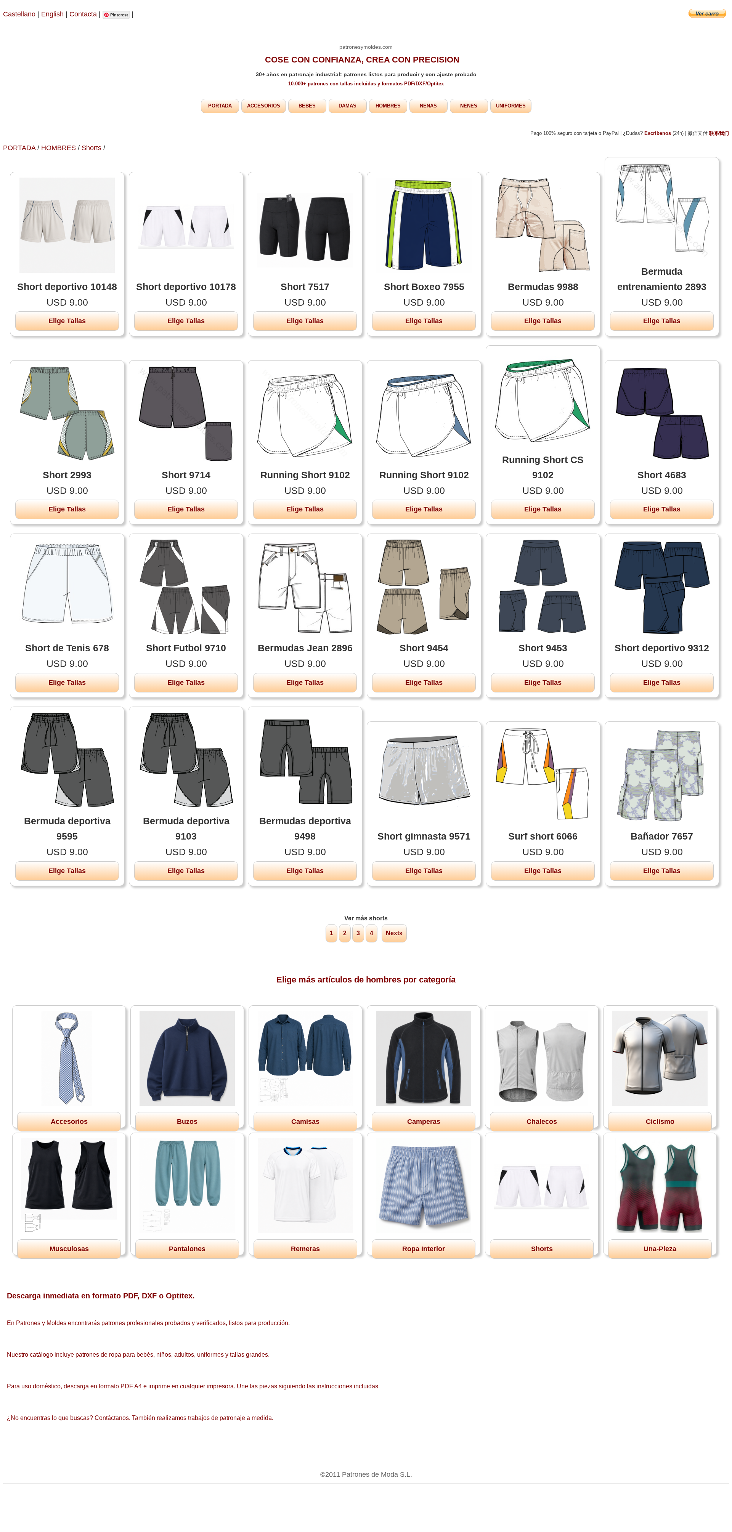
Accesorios (69, 1121)
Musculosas (69, 1249)
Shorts (91, 148)
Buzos (187, 1121)
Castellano (19, 14)
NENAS (428, 106)
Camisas (305, 1121)
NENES (468, 106)
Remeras (305, 1249)
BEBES (307, 106)
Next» (394, 933)
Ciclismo (660, 1121)
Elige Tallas (67, 321)
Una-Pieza (660, 1249)
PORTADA (220, 106)
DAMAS (347, 106)
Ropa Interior (423, 1249)
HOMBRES (388, 106)
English (52, 14)
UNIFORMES (511, 106)
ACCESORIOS (263, 106)
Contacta (84, 14)
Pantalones (187, 1249)
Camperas (423, 1121)
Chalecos (542, 1121)
